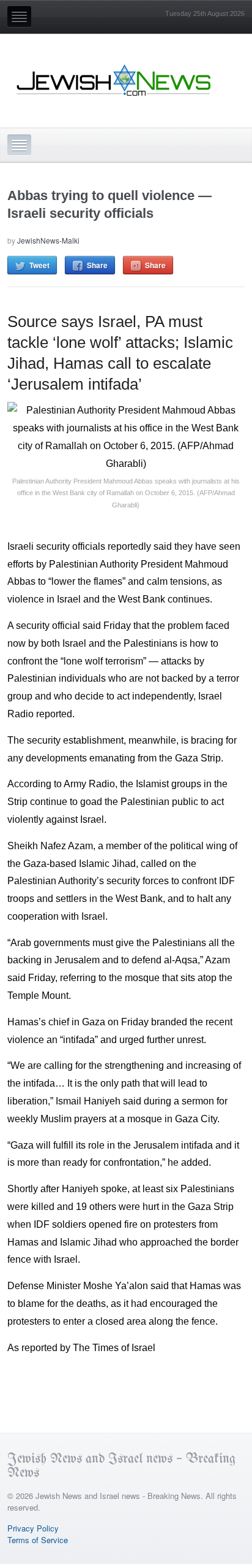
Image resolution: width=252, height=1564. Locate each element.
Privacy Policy (33, 1528)
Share (97, 265)
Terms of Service (37, 1540)
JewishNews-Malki (48, 240)
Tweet (39, 265)
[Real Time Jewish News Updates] (114, 80)
